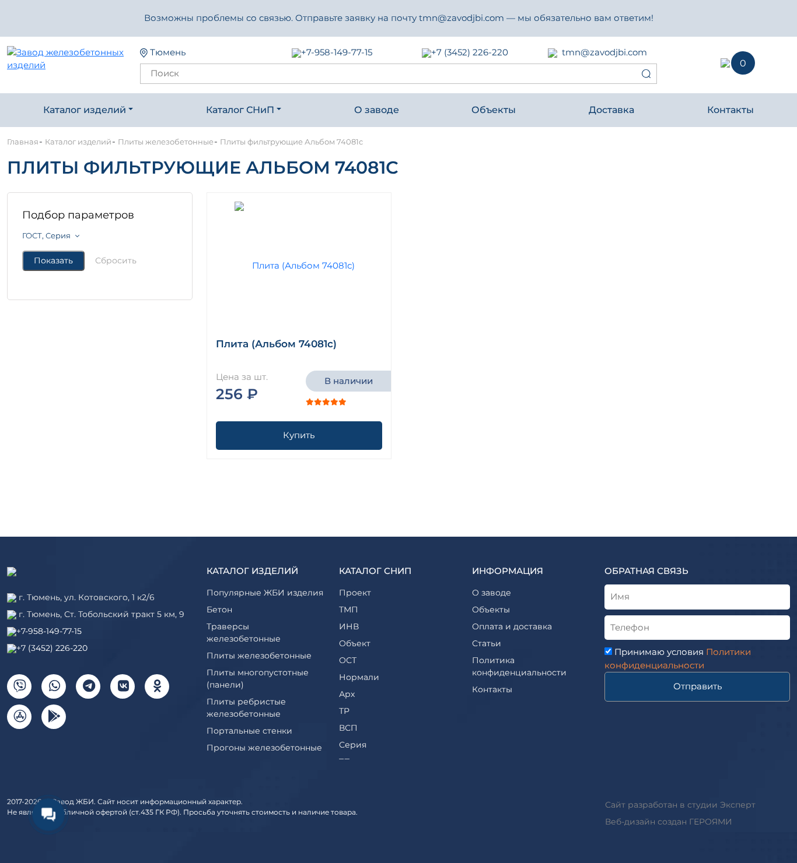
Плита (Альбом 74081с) (276, 344)
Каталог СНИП (375, 570)
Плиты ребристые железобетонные (246, 707)
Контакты (730, 109)
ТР (344, 711)
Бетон (219, 609)
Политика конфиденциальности (519, 666)
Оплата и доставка (512, 626)
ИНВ (349, 626)
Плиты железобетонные (259, 655)
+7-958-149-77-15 (336, 52)
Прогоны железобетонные (264, 747)
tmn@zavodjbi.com (604, 52)
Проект (355, 592)
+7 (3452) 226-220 (469, 52)
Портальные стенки (249, 730)
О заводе (376, 109)
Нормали (359, 677)
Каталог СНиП (240, 109)
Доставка (611, 109)
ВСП (348, 728)
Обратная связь (646, 570)
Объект (354, 643)
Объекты (493, 109)
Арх (347, 694)
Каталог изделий (84, 109)
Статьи (486, 643)
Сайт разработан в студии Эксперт (680, 804)
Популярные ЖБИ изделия (265, 592)
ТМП (348, 609)
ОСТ (347, 660)
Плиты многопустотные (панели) (258, 678)
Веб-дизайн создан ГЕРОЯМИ (668, 821)
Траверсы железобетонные (244, 632)
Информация (507, 570)
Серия (352, 744)
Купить (298, 435)
